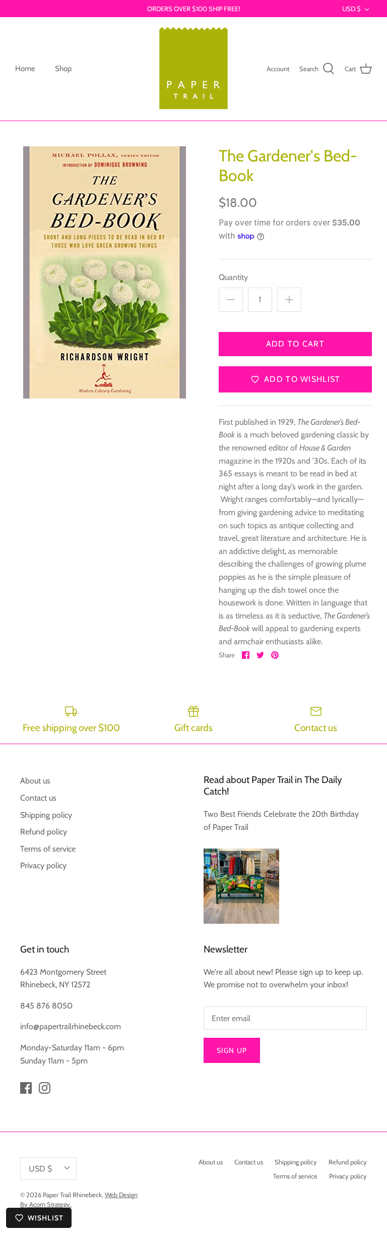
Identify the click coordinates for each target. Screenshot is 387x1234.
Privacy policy (43, 865)
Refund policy (43, 831)
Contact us (38, 798)
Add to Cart (295, 344)
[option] (104, 272)
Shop (63, 68)
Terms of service (48, 849)
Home (25, 68)
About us (35, 781)
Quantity (233, 277)
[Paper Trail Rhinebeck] (193, 68)
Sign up (232, 1050)
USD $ (351, 9)
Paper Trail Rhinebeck (72, 1195)
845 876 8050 (46, 1006)
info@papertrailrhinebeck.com (70, 1026)
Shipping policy (46, 815)
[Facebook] (26, 1088)
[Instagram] (44, 1088)
